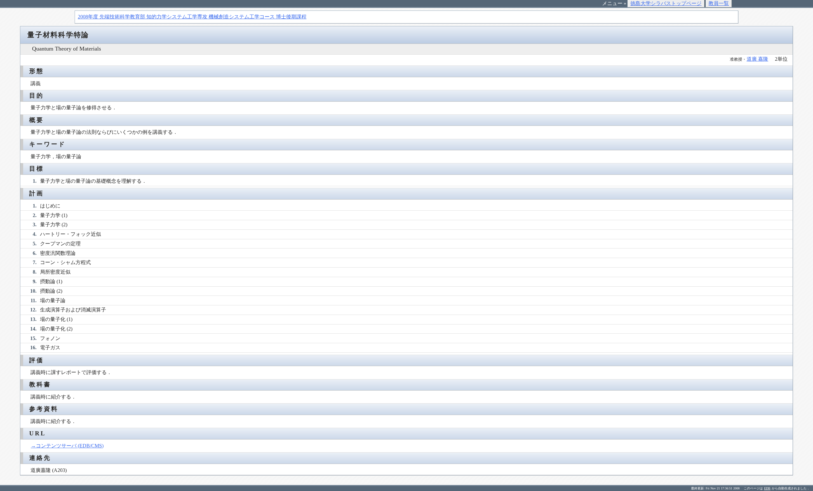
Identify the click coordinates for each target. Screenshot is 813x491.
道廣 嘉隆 (757, 59)
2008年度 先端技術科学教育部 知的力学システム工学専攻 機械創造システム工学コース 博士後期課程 (192, 16)
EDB (767, 488)
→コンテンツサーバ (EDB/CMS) (67, 445)
